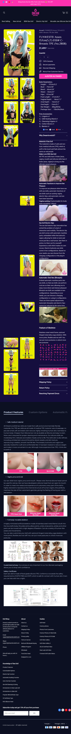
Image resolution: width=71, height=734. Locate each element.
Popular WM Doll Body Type (10, 694)
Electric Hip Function (9, 674)
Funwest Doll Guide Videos (47, 653)
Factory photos (44, 626)
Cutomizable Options (9, 670)
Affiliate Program (26, 646)
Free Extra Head (25, 653)
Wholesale (24, 650)
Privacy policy (25, 636)
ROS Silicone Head (8, 701)
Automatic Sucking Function (11, 677)
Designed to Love (26, 657)
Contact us (24, 626)
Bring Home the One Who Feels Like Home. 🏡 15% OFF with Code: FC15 (35, 3)
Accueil (41, 30)
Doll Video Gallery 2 (45, 643)
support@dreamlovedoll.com (11, 637)
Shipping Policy (25, 629)
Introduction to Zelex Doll (10, 691)
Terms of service (26, 640)
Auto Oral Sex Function (9, 681)
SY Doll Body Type (8, 698)
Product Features (8, 667)
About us (23, 622)
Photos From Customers (47, 629)
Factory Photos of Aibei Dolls (48, 633)
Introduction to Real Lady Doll (11, 688)
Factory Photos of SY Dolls (47, 636)
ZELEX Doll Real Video (46, 646)
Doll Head (42, 622)
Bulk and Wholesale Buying (29, 643)
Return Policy (25, 633)
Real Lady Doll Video (45, 650)
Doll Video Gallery (45, 640)
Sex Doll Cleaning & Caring (10, 684)
